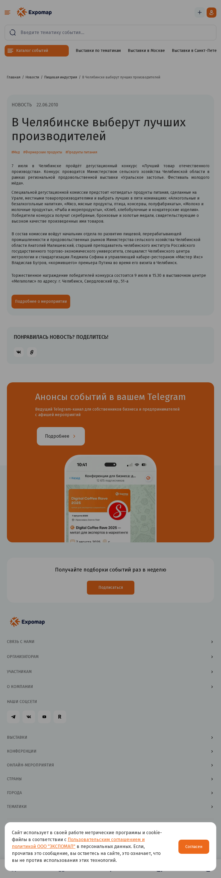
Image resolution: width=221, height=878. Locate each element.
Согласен (193, 846)
